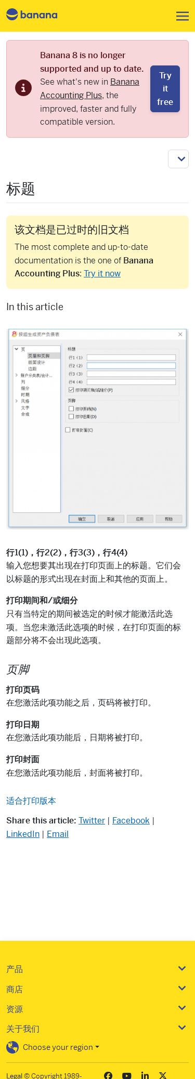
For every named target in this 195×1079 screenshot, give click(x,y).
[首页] (40, 16)
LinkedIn (23, 834)
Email (58, 834)
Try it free (165, 89)
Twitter (92, 820)
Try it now (102, 273)
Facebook (131, 820)
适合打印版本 (31, 800)
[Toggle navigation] (179, 16)
